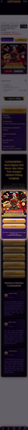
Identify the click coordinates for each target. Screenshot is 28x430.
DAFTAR (14, 226)
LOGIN (14, 220)
